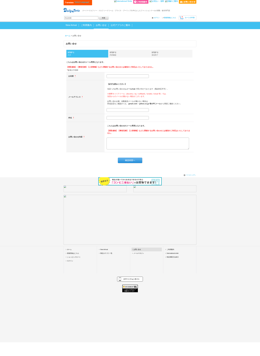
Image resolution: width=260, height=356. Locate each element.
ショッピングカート (74, 257)
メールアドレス (74, 97)
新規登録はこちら (170, 17)
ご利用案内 (170, 249)
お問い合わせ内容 (75, 137)
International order (173, 253)
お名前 (71, 76)
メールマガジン (139, 253)
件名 (70, 118)
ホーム (69, 249)
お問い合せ (137, 249)
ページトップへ (191, 175)
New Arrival (104, 249)
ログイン (157, 17)
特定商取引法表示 (173, 257)
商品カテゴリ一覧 (106, 253)
